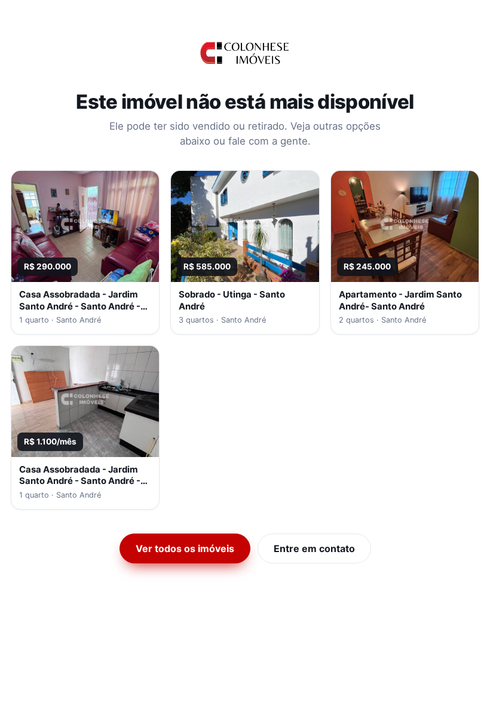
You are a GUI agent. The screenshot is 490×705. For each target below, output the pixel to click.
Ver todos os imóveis (185, 548)
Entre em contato (314, 548)
